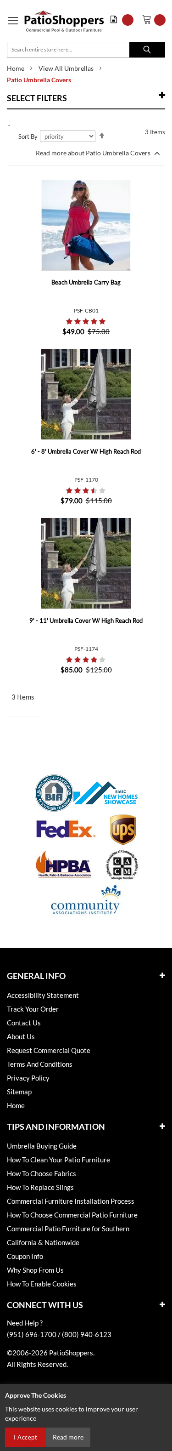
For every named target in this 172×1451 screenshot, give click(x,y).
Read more (68, 1437)
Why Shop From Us (35, 1270)
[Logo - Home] (64, 21)
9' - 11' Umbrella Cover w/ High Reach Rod (86, 620)
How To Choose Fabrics (41, 1173)
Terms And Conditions (39, 1064)
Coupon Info (25, 1256)
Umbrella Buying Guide (42, 1146)
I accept (25, 1437)
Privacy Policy (28, 1078)
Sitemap (19, 1091)
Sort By (28, 136)
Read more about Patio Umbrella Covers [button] (94, 153)
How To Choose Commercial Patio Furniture (72, 1215)
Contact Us (24, 1023)
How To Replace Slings (40, 1187)
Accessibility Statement (43, 995)
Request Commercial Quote (48, 1050)
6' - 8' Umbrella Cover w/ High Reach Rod (86, 451)
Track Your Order (33, 1009)
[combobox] (86, 50)
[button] (124, 19)
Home (15, 68)
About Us (21, 1036)
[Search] (147, 49)
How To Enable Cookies (42, 1284)
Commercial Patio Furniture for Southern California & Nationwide (68, 1235)
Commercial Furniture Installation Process (70, 1201)
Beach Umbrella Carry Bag (86, 282)
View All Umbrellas (66, 68)
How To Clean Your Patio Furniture (58, 1159)
